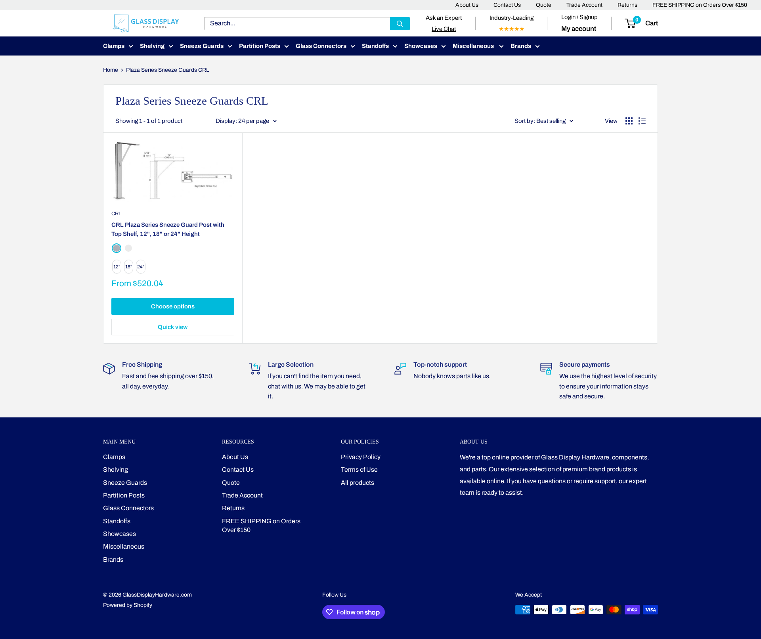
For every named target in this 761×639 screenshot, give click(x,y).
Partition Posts (259, 46)
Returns (627, 5)
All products (357, 482)
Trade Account (584, 5)
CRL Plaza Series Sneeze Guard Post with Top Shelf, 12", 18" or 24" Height (167, 229)
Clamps (113, 46)
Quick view (172, 327)
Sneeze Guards (202, 46)
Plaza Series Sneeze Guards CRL (167, 70)
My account (578, 29)
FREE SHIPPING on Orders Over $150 (699, 5)
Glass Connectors (321, 46)
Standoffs (375, 46)
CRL (116, 213)
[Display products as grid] (629, 120)
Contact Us (507, 5)
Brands (521, 46)
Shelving (152, 46)
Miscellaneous (474, 46)
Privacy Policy (360, 456)
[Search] (400, 23)
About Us (466, 5)
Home (110, 70)
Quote (543, 5)
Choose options (173, 306)
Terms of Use (359, 469)
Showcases (420, 46)
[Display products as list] (642, 120)
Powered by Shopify (127, 605)
